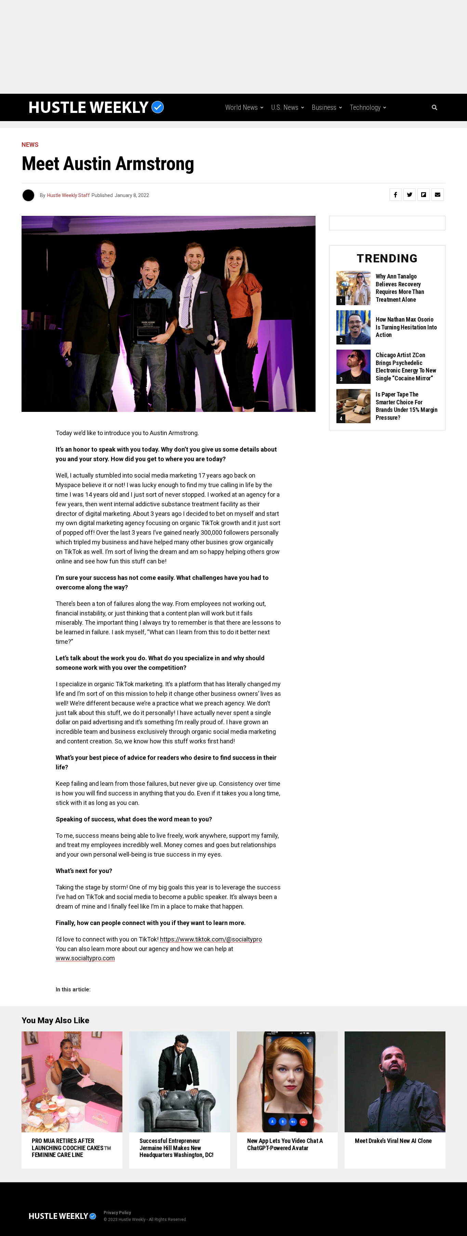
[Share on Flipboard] (423, 194)
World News (241, 107)
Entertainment (288, 136)
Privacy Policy (117, 1212)
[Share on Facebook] (395, 194)
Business (324, 107)
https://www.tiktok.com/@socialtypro (211, 939)
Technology (365, 107)
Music (328, 136)
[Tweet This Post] (409, 194)
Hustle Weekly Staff (68, 195)
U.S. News (284, 107)
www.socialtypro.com (85, 958)
